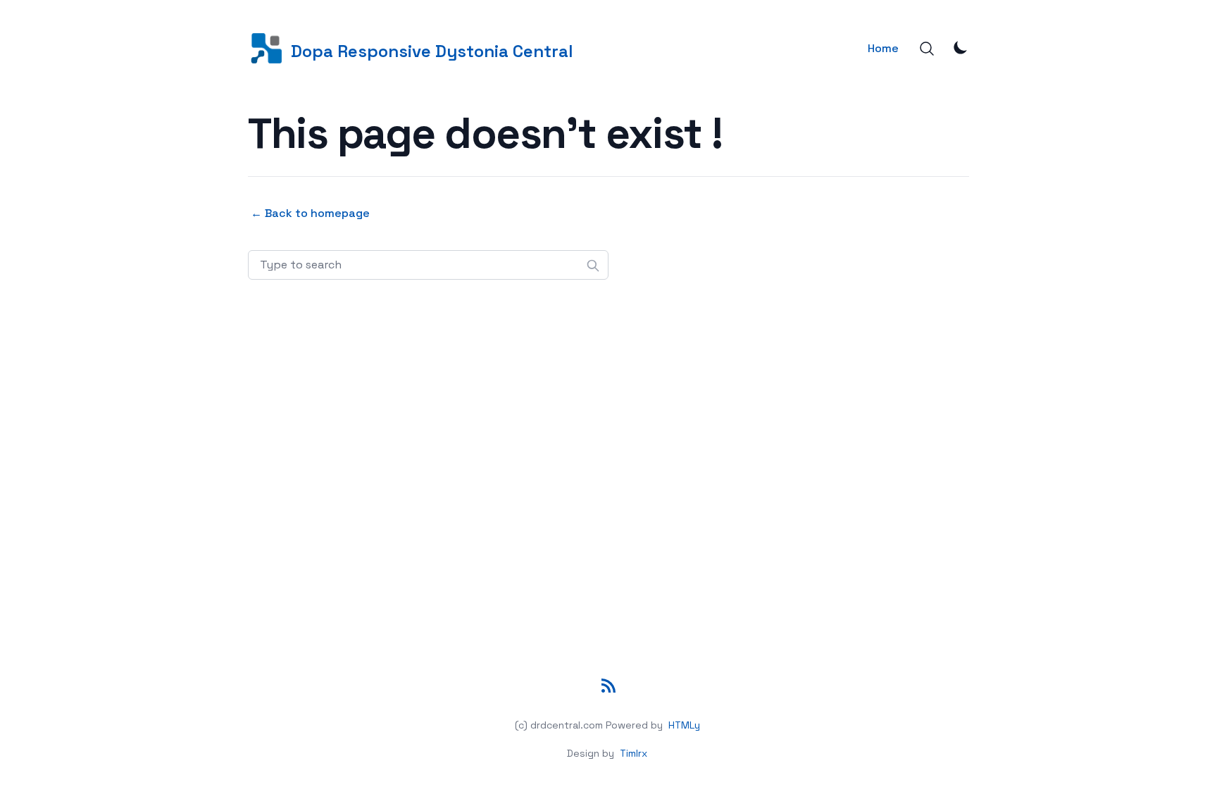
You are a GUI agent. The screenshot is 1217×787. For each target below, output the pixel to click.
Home (883, 48)
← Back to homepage (310, 213)
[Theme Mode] (960, 47)
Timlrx (633, 753)
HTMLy (684, 725)
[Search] (926, 48)
